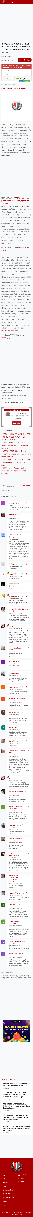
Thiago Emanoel (14, 904)
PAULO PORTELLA (15, 661)
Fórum (4, 1186)
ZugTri (11, 626)
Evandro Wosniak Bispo (17, 698)
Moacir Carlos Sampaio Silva (17, 751)
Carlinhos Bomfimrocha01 (14, 854)
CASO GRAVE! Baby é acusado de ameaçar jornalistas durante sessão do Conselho (15, 445)
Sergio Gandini (14, 712)
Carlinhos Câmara (15, 825)
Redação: (7, 60)
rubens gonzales (14, 584)
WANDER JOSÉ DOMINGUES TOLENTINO (14, 877)
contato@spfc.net (8, 1190)
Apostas (5, 1182)
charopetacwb (14, 596)
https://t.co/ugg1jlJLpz (9, 331)
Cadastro (5, 1201)
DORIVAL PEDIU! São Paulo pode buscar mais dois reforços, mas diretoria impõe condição (16, 454)
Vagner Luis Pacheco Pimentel (16, 649)
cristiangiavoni (14, 921)
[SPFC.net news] (16, 486)
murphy (11, 778)
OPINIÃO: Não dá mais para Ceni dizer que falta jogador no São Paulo (15, 201)
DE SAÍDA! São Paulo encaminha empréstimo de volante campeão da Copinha (14, 471)
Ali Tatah (12, 564)
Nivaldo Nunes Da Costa (17, 609)
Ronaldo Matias (14, 839)
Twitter (22, 1178)
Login (4, 1205)
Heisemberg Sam (15, 953)
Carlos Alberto (14, 687)
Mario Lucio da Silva (16, 942)
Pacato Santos (14, 674)
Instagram (23, 1181)
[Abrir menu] (29, 2)
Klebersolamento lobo (16, 791)
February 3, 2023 (7, 338)
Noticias (5, 1179)
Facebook (23, 1175)
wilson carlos (13, 728)
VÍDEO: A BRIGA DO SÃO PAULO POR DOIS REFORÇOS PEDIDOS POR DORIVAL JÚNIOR (15, 437)
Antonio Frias (13, 893)
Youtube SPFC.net (8, 1197)
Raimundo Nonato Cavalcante (15, 807)
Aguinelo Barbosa (15, 515)
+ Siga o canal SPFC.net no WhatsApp (13, 88)
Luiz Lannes (13, 503)
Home (4, 1175)
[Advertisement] (16, 22)
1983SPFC (12, 574)
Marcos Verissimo (15, 535)
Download (16, 423)
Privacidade (6, 1194)
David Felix (12, 741)
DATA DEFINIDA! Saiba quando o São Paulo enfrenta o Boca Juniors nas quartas (15, 462)
